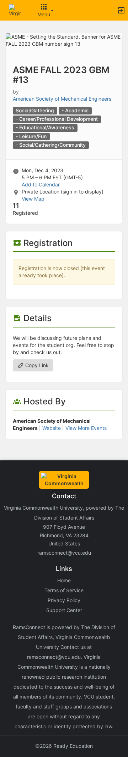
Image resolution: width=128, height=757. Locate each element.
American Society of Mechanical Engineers (62, 99)
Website (51, 428)
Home (64, 580)
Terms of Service (64, 590)
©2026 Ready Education (64, 746)
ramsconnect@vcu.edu (64, 553)
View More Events (86, 428)
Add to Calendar (41, 184)
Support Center (64, 610)
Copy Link (36, 365)
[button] (15, 10)
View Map (33, 199)
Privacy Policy (64, 600)
